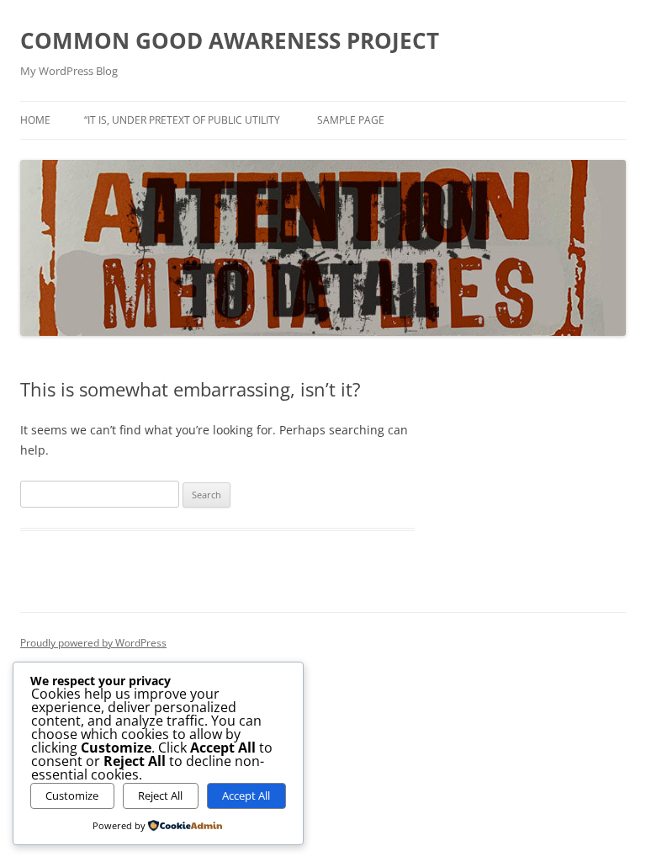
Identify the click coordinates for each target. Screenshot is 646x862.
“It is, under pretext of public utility (182, 120)
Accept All (246, 795)
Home (35, 120)
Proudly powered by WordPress (93, 643)
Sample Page (350, 120)
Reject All (160, 795)
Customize (71, 795)
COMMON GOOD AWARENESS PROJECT (229, 40)
